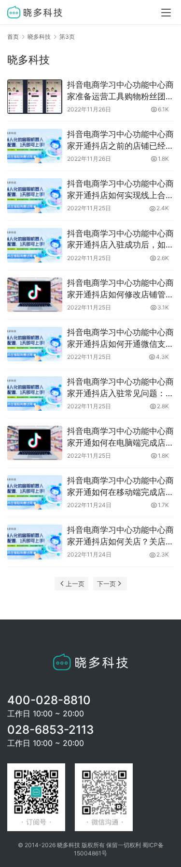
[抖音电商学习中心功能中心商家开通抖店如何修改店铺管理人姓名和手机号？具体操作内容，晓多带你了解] (34, 295)
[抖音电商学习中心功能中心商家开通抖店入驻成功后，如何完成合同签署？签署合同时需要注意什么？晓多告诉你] (34, 245)
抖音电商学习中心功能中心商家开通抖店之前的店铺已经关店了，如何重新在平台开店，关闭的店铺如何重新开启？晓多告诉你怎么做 (120, 140)
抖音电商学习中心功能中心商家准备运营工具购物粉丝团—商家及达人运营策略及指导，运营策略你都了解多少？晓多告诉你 (120, 91)
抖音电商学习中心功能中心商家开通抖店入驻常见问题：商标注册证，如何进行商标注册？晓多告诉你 (120, 388)
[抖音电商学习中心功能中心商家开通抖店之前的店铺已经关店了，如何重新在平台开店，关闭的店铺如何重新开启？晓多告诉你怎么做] (34, 146)
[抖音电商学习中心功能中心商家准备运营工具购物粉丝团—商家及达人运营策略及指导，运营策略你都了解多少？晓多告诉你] (34, 96)
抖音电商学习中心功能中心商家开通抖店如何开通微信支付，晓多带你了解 (120, 338)
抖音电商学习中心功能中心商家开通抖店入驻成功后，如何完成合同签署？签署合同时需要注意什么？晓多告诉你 (120, 240)
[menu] (166, 12)
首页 (13, 36)
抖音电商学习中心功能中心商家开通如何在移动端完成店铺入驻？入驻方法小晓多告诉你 (120, 487)
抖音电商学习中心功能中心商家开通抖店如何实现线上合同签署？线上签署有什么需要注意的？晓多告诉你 (120, 190)
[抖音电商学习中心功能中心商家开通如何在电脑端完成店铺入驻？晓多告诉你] (34, 443)
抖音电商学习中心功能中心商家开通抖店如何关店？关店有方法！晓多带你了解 (120, 536)
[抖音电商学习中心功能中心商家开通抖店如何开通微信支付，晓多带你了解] (34, 344)
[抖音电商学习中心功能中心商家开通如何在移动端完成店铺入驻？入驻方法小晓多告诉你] (34, 492)
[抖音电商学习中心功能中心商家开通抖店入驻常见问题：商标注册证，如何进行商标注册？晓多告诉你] (34, 393)
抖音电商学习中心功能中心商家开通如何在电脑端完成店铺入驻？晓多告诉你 (120, 437)
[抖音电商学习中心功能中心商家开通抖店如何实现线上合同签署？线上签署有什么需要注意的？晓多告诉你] (34, 195)
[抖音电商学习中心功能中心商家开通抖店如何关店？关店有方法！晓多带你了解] (34, 542)
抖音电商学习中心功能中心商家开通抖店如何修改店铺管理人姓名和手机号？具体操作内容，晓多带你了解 (120, 289)
